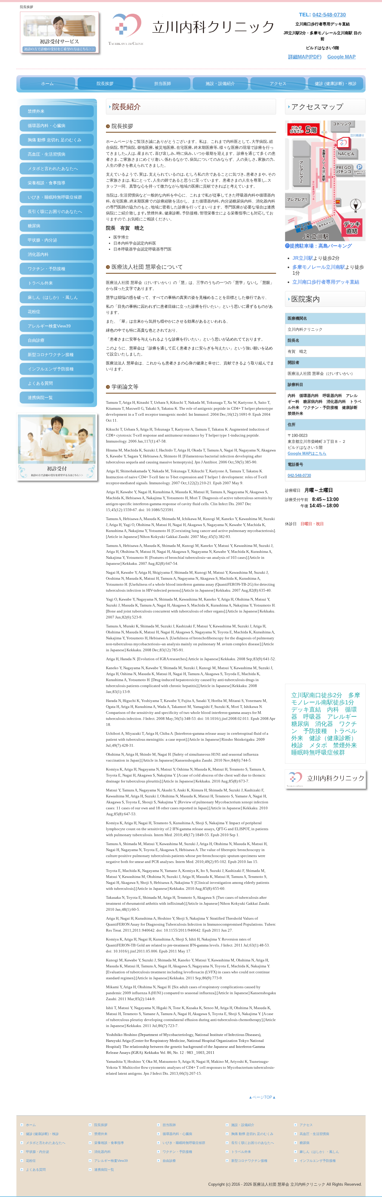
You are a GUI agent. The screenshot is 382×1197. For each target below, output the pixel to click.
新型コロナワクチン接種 (51, 354)
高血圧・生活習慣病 (46, 154)
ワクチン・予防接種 (46, 268)
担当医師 (162, 83)
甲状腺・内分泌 (42, 240)
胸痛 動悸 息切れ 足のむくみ (54, 139)
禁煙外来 (36, 111)
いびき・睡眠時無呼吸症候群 (55, 197)
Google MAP (341, 56)
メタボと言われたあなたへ (53, 168)
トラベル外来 (40, 283)
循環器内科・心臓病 (46, 125)
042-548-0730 (329, 15)
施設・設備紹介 (220, 83)
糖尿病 (34, 225)
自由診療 (36, 340)
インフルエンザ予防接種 (51, 368)
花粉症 (34, 311)
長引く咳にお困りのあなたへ (55, 211)
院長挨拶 (105, 83)
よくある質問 (40, 383)
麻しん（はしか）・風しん (53, 297)
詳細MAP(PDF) (304, 56)
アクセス (278, 83)
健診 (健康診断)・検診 (336, 83)
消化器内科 (38, 254)
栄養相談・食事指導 (46, 182)
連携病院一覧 (40, 397)
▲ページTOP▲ (262, 1097)
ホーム (47, 83)
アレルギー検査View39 (49, 326)
